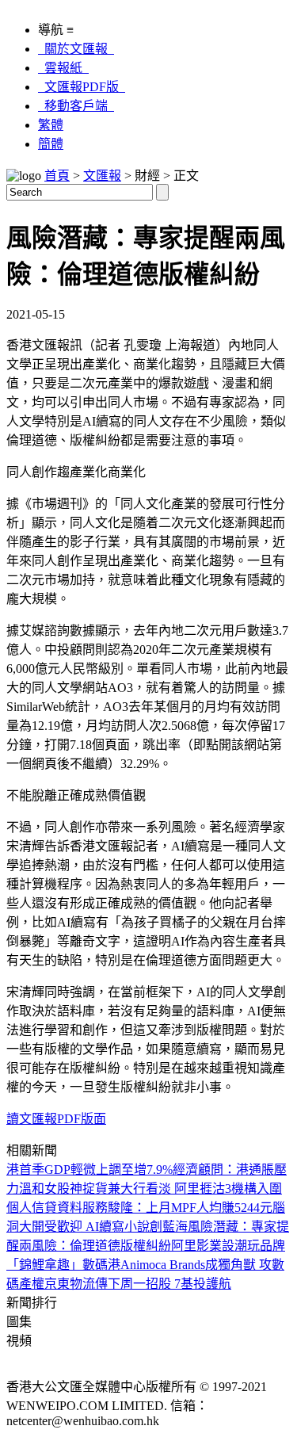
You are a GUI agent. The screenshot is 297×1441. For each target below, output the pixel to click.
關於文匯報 (76, 48)
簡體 (50, 144)
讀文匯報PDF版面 (56, 1119)
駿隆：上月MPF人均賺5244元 (190, 1207)
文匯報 (102, 175)
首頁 (57, 175)
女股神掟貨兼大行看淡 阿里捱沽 (134, 1188)
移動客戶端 (76, 106)
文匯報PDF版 (81, 87)
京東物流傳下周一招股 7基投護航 (137, 1283)
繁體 (50, 125)
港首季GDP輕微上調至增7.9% (89, 1169)
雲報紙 (63, 68)
